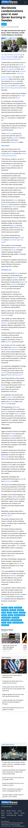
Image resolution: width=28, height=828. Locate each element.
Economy (9, 813)
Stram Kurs (5, 79)
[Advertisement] (14, 726)
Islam (8, 57)
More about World (8, 744)
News (3, 811)
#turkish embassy (17, 622)
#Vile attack (5, 625)
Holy (23, 385)
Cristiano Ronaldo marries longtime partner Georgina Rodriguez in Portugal (12, 702)
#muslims (22, 612)
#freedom (20, 610)
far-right (22, 96)
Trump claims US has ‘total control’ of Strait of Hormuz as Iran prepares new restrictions (13, 688)
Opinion (20, 815)
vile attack (17, 248)
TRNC (15, 497)
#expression (18, 607)
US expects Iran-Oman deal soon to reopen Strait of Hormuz (12, 682)
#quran (10, 615)
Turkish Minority (11, 815)
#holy (3, 612)
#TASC (3, 622)
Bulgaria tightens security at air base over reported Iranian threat (13, 695)
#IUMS (15, 612)
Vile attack (5, 146)
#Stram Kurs (5, 620)
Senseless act (6, 270)
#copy (10, 607)
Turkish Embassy (6, 59)
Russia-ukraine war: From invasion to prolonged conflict (13, 778)
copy (20, 55)
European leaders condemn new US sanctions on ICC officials (12, 795)
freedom (16, 138)
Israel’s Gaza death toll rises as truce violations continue (13, 708)
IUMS (9, 465)
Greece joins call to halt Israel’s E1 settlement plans (12, 676)
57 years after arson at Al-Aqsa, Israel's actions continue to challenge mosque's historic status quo (14, 764)
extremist (10, 55)
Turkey (22, 813)
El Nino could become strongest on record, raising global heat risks (12, 790)
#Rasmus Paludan (19, 615)
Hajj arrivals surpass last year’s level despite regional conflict (10, 647)
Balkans (16, 813)
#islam (9, 612)
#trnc (9, 622)
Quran (3, 57)
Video (3, 815)
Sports (3, 817)
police (15, 81)
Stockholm (17, 59)
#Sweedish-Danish (16, 620)
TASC (17, 531)
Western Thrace (11, 811)
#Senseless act (6, 617)
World (3, 813)
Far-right (4, 55)
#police (4, 615)
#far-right (12, 610)
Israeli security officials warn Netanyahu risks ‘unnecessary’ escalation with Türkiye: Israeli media (14, 772)
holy (12, 57)
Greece (20, 811)
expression (14, 347)
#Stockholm (15, 617)
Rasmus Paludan (6, 77)
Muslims (21, 128)
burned (16, 55)
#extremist (5, 610)
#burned (4, 607)
